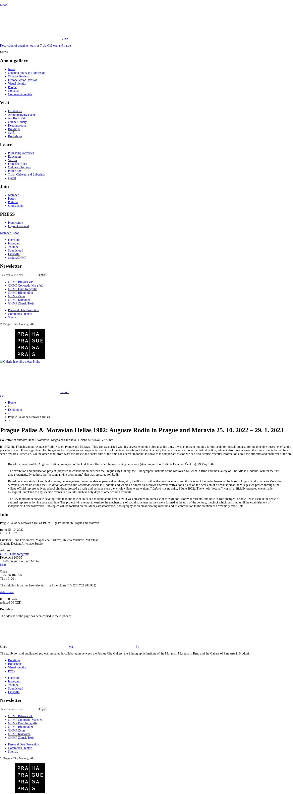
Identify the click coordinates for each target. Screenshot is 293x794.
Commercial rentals (20, 94)
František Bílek (17, 163)
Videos (12, 160)
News (3, 5)
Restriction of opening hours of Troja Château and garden (36, 45)
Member (13, 195)
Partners (13, 202)
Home (12, 402)
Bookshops (15, 136)
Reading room (17, 125)
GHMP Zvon (16, 296)
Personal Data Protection (23, 310)
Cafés (11, 132)
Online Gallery (17, 122)
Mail (72, 646)
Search (65, 392)
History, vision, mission (22, 80)
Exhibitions (15, 111)
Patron (12, 198)
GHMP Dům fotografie (22, 289)
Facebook (14, 239)
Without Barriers (18, 76)
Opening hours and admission (26, 72)
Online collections (19, 167)
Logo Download (18, 226)
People (12, 87)
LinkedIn (14, 254)
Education (14, 156)
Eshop (15, 233)
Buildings (14, 129)
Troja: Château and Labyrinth (26, 174)
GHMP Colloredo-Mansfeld (25, 285)
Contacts (13, 90)
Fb (138, 646)
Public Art (14, 171)
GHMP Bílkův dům (20, 292)
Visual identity (17, 83)
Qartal (12, 178)
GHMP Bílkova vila (20, 282)
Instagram (14, 243)
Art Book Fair (17, 118)
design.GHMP (17, 257)
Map (3, 564)
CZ (2, 395)
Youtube (13, 247)
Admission (7, 592)
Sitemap (13, 317)
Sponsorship (16, 205)
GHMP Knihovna (19, 299)
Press (11, 671)
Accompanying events (22, 114)
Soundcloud (15, 250)
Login (42, 274)
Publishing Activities (21, 153)
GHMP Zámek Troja (21, 303)
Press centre (15, 222)
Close (64, 38)
